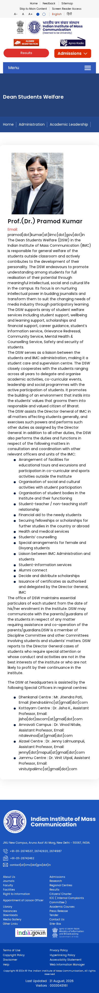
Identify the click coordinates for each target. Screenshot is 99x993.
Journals (8, 881)
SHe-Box (55, 924)
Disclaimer (10, 960)
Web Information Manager (67, 964)
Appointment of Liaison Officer (23, 900)
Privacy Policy (59, 950)
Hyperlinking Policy (62, 955)
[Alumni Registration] (26, 42)
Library (7, 907)
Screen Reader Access (66, 9)
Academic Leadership (69, 124)
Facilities (9, 890)
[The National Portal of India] (31, 932)
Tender (54, 915)
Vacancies (10, 911)
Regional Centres (61, 885)
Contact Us (57, 919)
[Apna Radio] (73, 42)
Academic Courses (62, 907)
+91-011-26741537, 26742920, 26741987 (36, 851)
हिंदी (69, 14)
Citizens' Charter (61, 894)
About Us (9, 877)
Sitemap (67, 3)
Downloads (10, 915)
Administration (32, 124)
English (57, 14)
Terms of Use (11, 950)
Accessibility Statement (65, 960)
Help (6, 964)
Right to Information (16, 894)
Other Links (10, 924)
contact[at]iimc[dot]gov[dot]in (31, 865)
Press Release (59, 911)
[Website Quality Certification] (68, 932)
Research (56, 881)
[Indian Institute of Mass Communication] (49, 27)
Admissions (69, 53)
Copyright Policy (14, 955)
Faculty (8, 885)
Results (26, 52)
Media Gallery (12, 919)
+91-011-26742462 (22, 858)
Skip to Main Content (33, 9)
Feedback (49, 3)
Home (34, 3)
